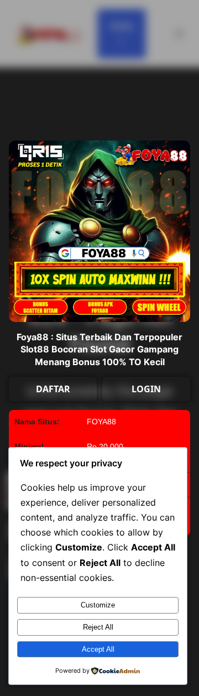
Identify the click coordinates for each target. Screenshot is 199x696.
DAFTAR (53, 389)
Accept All (98, 649)
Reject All (98, 627)
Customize (98, 605)
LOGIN (146, 389)
